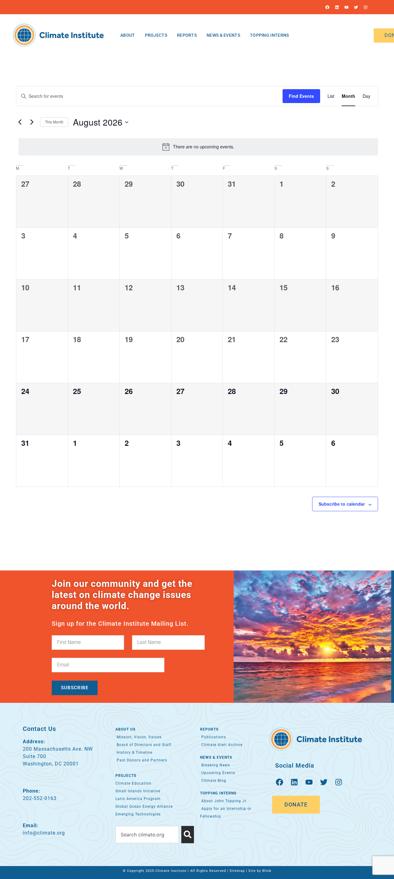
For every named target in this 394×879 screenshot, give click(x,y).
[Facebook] (327, 7)
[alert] (198, 146)
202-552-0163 (40, 798)
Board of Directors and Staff (143, 745)
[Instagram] (365, 7)
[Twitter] (356, 7)
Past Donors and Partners (141, 760)
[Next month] (31, 122)
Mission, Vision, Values (138, 737)
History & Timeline (133, 752)
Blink (266, 871)
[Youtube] (346, 7)
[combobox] (147, 834)
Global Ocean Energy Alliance (144, 806)
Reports (187, 35)
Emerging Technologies (138, 814)
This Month (54, 121)
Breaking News (215, 765)
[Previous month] (19, 122)
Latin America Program (138, 799)
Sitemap (237, 871)
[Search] (187, 834)
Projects (156, 35)
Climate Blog (213, 780)
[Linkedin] (337, 7)
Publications (213, 737)
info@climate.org (44, 833)
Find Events (301, 96)
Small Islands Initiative (137, 791)
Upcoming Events (217, 773)
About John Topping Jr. (223, 801)
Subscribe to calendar (342, 504)
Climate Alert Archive (221, 745)
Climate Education (133, 783)
